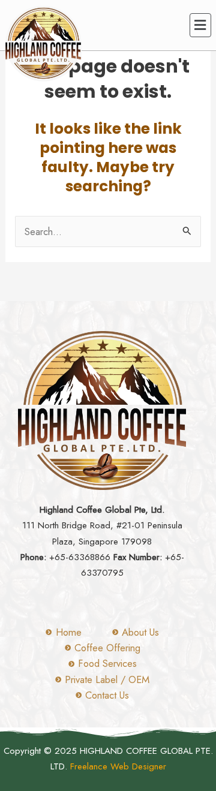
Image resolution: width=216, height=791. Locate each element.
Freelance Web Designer (118, 766)
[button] (200, 25)
